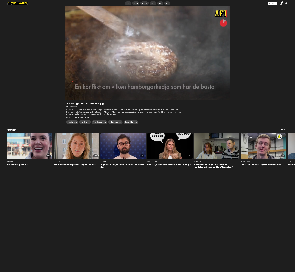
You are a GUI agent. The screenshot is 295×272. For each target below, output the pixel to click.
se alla (284, 130)
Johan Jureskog (115, 122)
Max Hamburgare (99, 122)
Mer (167, 3)
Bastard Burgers (131, 122)
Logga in (272, 3)
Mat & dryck (85, 122)
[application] (147, 53)
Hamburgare (72, 122)
